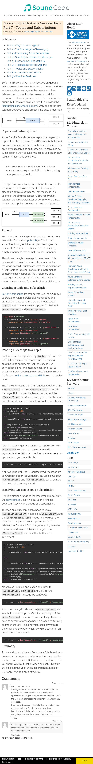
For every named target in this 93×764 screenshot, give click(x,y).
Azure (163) (73, 462)
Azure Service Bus (36, 31)
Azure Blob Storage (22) (78, 542)
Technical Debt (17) (76, 551)
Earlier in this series (12, 293)
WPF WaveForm (75, 410)
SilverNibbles (73, 433)
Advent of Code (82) (76, 472)
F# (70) (71, 486)
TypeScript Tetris (75, 415)
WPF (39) (72, 500)
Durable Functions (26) (78, 528)
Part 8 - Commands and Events (24, 72)
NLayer (71, 393)
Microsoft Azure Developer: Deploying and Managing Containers (79, 199)
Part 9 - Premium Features (21, 76)
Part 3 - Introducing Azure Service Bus (28, 53)
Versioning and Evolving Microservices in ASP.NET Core (79, 258)
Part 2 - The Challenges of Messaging (27, 49)
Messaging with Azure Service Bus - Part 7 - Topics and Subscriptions (32, 25)
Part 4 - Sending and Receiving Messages (30, 57)
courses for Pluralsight (77, 61)
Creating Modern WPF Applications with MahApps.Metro (77, 356)
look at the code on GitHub (30, 375)
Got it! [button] (84, 761)
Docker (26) (73, 532)
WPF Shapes (73, 443)
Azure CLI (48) (74, 495)
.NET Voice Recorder (77, 447)
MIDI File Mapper (75, 424)
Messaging (48, 31)
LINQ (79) (72, 476)
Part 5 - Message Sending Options (26, 61)
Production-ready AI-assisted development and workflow (77, 134)
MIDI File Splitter (75, 429)
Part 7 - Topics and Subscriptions (25, 68)
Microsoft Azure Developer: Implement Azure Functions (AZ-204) (79, 269)
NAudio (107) (73, 467)
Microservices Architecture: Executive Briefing (78, 225)
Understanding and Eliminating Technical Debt (77, 303)
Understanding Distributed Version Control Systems (76, 345)
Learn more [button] (7, 762)
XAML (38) (72, 509)
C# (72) (71, 481)
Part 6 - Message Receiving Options (27, 64)
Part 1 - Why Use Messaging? (23, 45)
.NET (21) (71, 546)
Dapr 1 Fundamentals (77, 238)
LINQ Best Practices (76, 191)
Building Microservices (78, 233)
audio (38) (72, 504)
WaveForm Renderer (77, 405)
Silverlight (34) (74, 518)
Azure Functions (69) (77, 490)
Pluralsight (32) (74, 523)
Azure (26, 31)
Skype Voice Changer (77, 419)
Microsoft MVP (78, 42)
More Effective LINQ (76, 250)
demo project (13, 499)
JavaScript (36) (74, 514)
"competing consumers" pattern (19, 105)
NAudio (71, 388)
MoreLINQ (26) (74, 537)
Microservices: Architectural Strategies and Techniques (78, 160)
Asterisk (71, 438)
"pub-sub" (32, 240)
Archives (73, 453)
